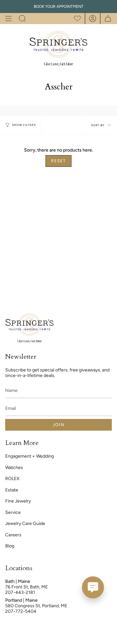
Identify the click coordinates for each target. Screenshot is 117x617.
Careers (13, 535)
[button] (22, 18)
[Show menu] (8, 18)
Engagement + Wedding (29, 456)
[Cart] (106, 18)
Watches (14, 467)
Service (13, 512)
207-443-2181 (20, 592)
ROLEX (12, 478)
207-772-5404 (20, 611)
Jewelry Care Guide (25, 523)
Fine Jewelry (18, 501)
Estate (11, 490)
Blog (9, 546)
